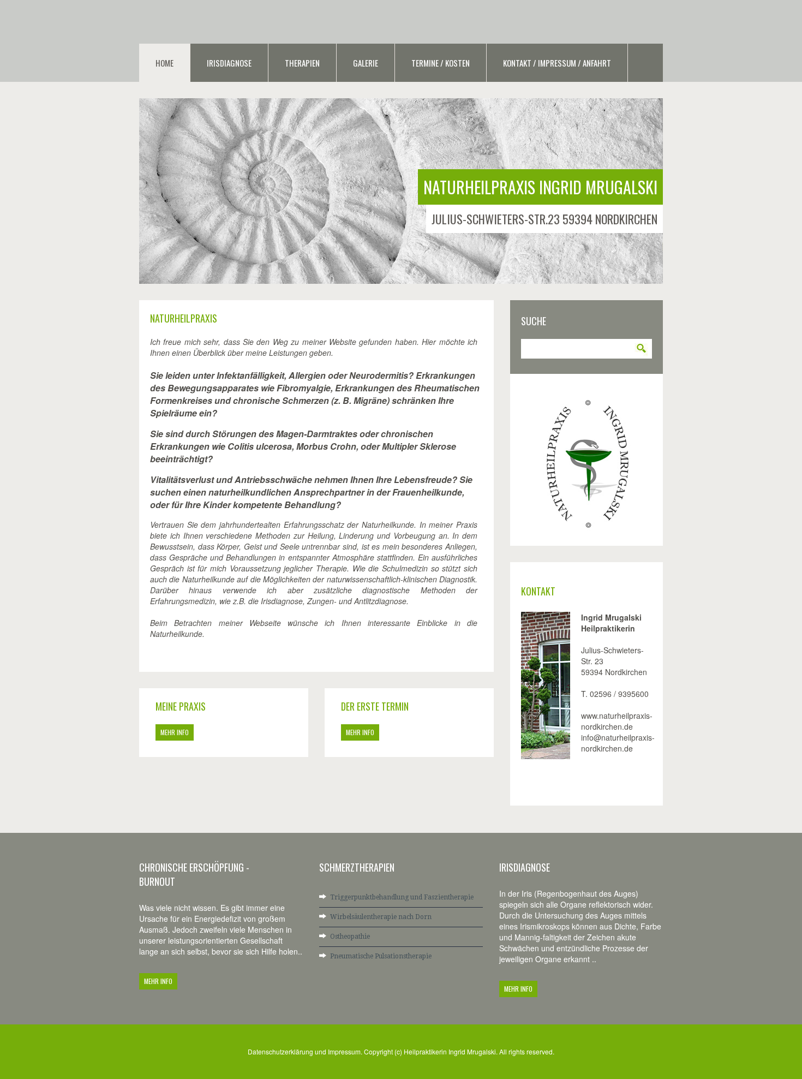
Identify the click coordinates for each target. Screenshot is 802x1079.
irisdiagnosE (229, 63)
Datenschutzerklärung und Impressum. (306, 1051)
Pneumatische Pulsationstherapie (381, 956)
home (164, 63)
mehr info (174, 732)
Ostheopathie (350, 936)
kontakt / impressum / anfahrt (557, 63)
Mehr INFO (158, 981)
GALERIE (365, 63)
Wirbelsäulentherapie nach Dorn (381, 917)
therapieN (302, 63)
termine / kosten (440, 63)
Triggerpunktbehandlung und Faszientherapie (402, 897)
